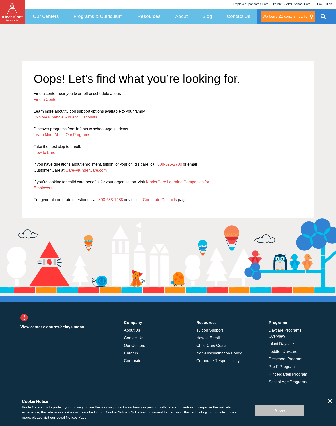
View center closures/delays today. (52, 327)
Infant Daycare (281, 344)
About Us (132, 330)
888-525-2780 (169, 164)
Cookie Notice (116, 412)
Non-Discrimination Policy (219, 353)
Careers (131, 353)
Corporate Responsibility (218, 361)
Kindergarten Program (288, 374)
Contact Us (238, 16)
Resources (149, 16)
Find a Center (46, 99)
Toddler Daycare (283, 351)
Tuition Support (209, 330)
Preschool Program (285, 359)
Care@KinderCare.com (86, 170)
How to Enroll (45, 152)
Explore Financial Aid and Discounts (65, 117)
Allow (280, 410)
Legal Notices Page (71, 417)
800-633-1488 (110, 200)
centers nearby (285, 16)
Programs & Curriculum (98, 16)
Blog (207, 16)
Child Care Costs (211, 345)
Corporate (132, 361)
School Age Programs (288, 382)
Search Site (323, 18)
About (181, 16)
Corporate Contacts (160, 200)
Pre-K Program (282, 367)
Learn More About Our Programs (62, 135)
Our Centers (46, 16)
